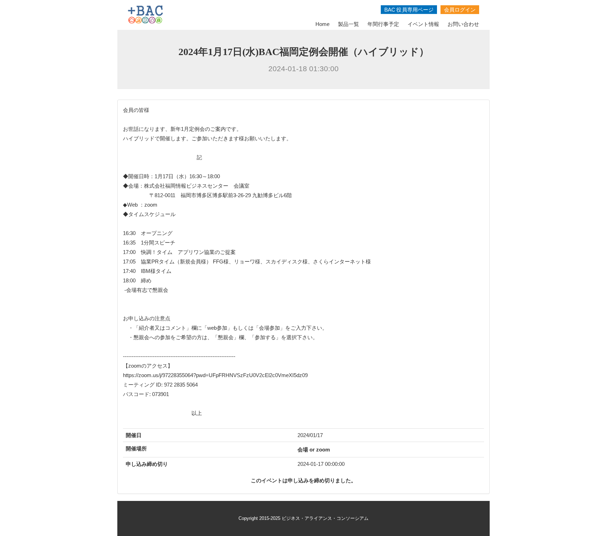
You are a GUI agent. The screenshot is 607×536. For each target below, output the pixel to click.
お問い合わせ (463, 24)
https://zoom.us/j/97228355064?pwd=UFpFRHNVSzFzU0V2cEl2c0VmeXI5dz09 (215, 375)
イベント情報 (423, 24)
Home (322, 24)
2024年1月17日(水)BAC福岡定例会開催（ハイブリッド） (303, 51)
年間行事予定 (383, 24)
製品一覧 (348, 24)
